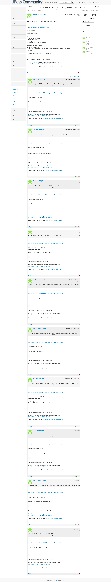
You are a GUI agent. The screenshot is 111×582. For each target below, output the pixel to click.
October (14, 91)
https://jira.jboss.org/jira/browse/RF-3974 (39, 27)
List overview (16, 124)
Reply (29, 72)
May (14, 98)
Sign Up (96, 2)
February (15, 103)
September (15, 92)
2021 (14, 33)
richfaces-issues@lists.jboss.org (90, 19)
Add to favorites (88, 28)
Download (15, 127)
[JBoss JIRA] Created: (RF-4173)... (35, 10)
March (14, 101)
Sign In (90, 2)
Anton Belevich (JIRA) (38, 181)
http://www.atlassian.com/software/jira (53, 66)
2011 (14, 80)
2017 (14, 52)
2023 (14, 23)
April (14, 100)
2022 (14, 28)
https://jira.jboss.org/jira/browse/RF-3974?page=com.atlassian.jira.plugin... (46, 93)
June (14, 97)
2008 (14, 115)
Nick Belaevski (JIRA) (38, 129)
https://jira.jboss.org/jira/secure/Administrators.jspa (39, 63)
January (14, 104)
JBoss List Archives (51, 2)
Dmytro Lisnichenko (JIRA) (40, 279)
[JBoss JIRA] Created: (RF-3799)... (90, 10)
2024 (14, 19)
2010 (14, 84)
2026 (14, 9)
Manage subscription (88, 21)
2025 (14, 14)
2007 (14, 120)
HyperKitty (55, 580)
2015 (14, 61)
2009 (14, 110)
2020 (14, 38)
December (15, 88)
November (15, 89)
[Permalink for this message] (79, 15)
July (13, 95)
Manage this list (81, 2)
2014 (14, 66)
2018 (14, 47)
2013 (14, 70)
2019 (14, 42)
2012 (14, 75)
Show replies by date (75, 76)
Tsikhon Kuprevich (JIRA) (39, 14)
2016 (14, 56)
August (14, 94)
